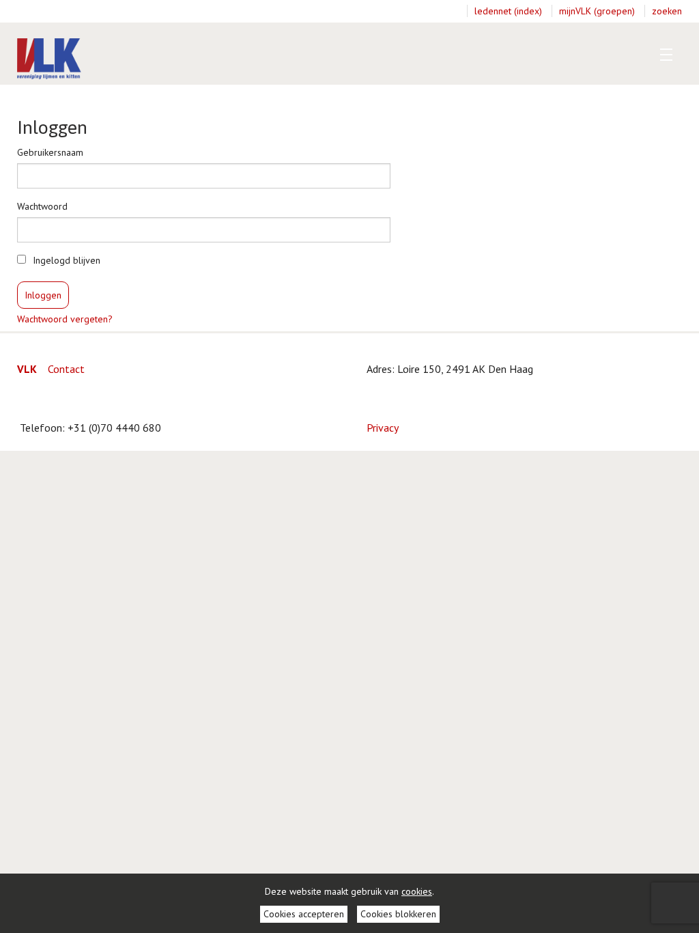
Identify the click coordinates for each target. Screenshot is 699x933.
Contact (66, 369)
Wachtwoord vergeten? (65, 319)
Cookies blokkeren (398, 914)
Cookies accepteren (303, 914)
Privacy (383, 427)
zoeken (667, 11)
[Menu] (663, 54)
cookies (416, 891)
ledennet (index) (508, 11)
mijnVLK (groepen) (597, 11)
